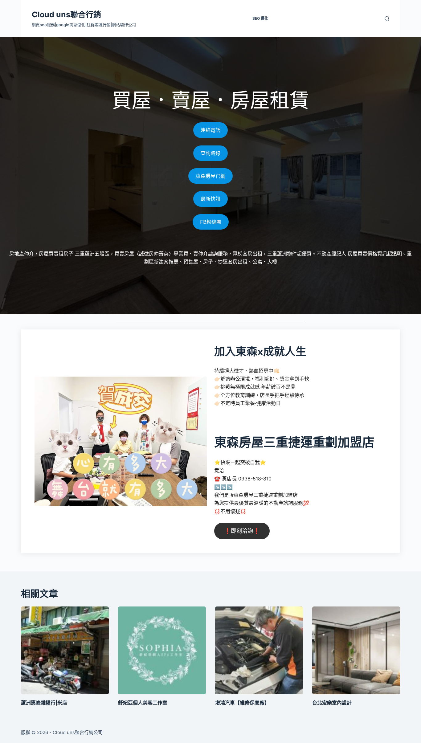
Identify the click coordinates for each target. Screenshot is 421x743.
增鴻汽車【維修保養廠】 (242, 703)
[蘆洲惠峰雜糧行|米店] (65, 650)
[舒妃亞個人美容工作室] (162, 650)
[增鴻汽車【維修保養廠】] (259, 650)
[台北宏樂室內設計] (356, 650)
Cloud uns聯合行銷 (66, 14)
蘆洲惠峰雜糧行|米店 (44, 703)
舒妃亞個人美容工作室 (142, 703)
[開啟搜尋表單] (387, 18)
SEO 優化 (260, 18)
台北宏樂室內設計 (332, 703)
